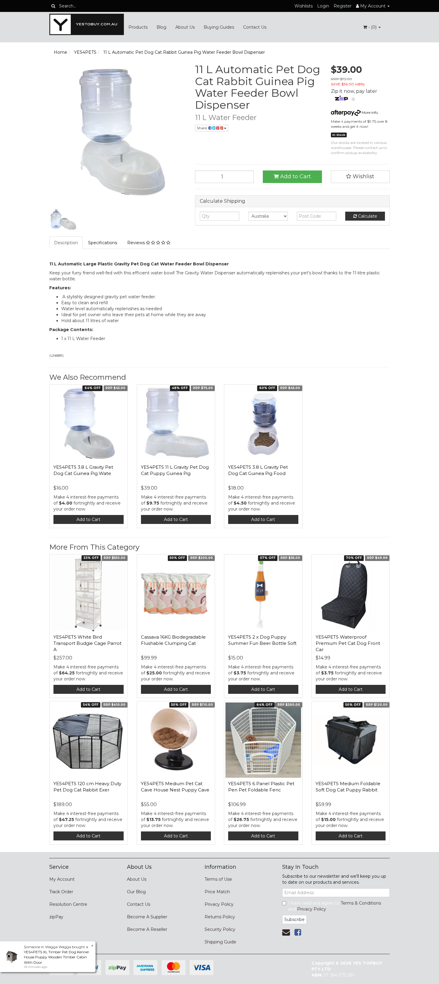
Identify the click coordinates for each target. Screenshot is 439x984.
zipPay (56, 917)
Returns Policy (220, 917)
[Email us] (286, 932)
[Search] (53, 5)
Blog (161, 27)
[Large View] (63, 220)
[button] (360, 176)
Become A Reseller (147, 929)
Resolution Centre (68, 904)
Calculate (367, 216)
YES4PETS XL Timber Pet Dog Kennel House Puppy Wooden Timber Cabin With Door (56, 957)
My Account (62, 879)
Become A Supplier (147, 917)
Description (66, 242)
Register (342, 6)
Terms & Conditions (361, 903)
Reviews (136, 242)
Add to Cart (295, 176)
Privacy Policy (219, 904)
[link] (297, 932)
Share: (202, 128)
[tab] (66, 242)
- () (372, 27)
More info (369, 112)
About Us (185, 27)
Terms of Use (218, 879)
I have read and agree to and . (334, 906)
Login (323, 6)
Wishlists (303, 6)
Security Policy (220, 929)
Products (138, 27)
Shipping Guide (220, 942)
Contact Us (254, 27)
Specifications (102, 242)
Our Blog (136, 891)
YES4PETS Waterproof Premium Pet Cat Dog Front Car (348, 643)
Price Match (217, 891)
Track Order (61, 891)
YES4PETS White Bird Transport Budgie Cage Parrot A (87, 643)
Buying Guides (219, 27)
